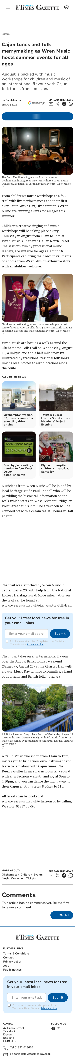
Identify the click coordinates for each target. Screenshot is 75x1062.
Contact (8, 958)
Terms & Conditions (16, 953)
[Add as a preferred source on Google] (36, 103)
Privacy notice (35, 644)
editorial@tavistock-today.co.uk (30, 1054)
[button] (8, 7)
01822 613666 (24, 1047)
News (6, 34)
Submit (60, 633)
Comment (61, 915)
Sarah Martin (13, 100)
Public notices (12, 970)
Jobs (6, 966)
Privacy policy (12, 962)
